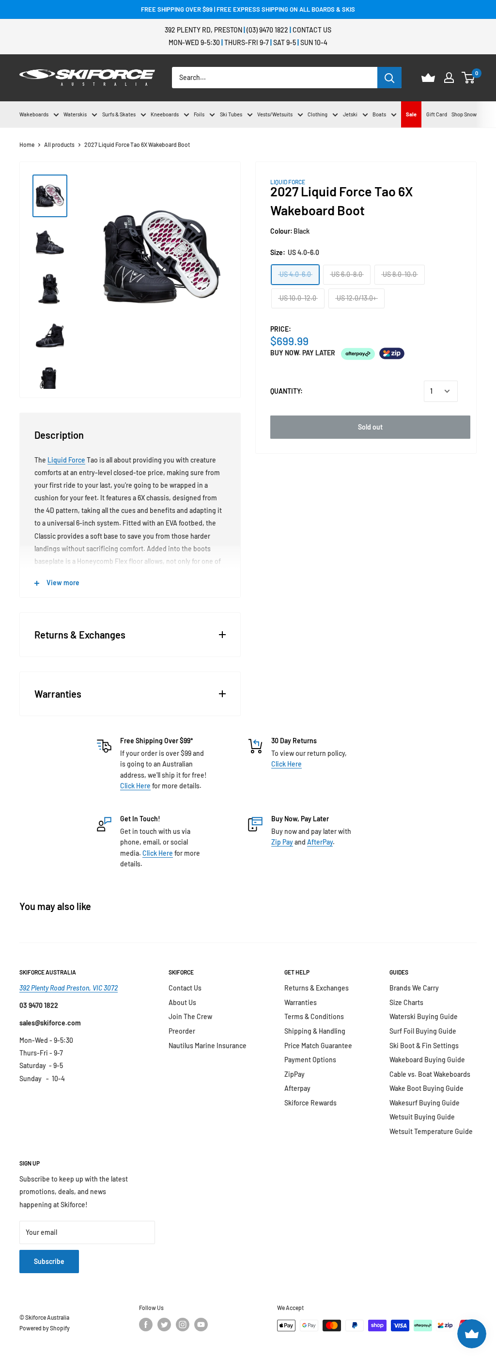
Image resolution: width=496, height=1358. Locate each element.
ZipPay (294, 1074)
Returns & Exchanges (316, 988)
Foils (199, 114)
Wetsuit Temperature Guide (431, 1131)
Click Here (135, 786)
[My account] (449, 77)
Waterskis (75, 114)
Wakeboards (33, 114)
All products (59, 144)
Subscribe (49, 1261)
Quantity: (286, 391)
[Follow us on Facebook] (146, 1324)
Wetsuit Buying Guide (422, 1117)
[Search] (389, 77)
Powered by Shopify (44, 1328)
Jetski (350, 114)
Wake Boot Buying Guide (426, 1088)
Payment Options (310, 1059)
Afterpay (297, 1088)
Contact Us (312, 30)
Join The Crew (190, 1016)
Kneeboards (165, 114)
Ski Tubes (231, 114)
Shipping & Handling (314, 1031)
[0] (469, 77)
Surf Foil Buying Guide (422, 1031)
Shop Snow (464, 114)
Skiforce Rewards (310, 1103)
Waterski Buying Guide (423, 1016)
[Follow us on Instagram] (182, 1324)
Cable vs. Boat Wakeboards (429, 1074)
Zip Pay (282, 842)
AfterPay (320, 842)
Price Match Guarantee (318, 1045)
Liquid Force (66, 460)
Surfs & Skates (119, 114)
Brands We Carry (414, 988)
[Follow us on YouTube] (201, 1324)
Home (26, 144)
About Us (182, 1002)
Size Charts (406, 1002)
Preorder (182, 1031)
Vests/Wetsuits (275, 114)
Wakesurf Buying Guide (424, 1103)
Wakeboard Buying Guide (427, 1059)
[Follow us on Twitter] (164, 1324)
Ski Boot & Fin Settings (424, 1045)
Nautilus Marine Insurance (208, 1045)
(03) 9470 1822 (267, 30)
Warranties (300, 1002)
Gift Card (436, 114)
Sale (411, 114)
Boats (379, 114)
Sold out (370, 427)
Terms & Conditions (314, 1016)
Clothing (317, 114)
